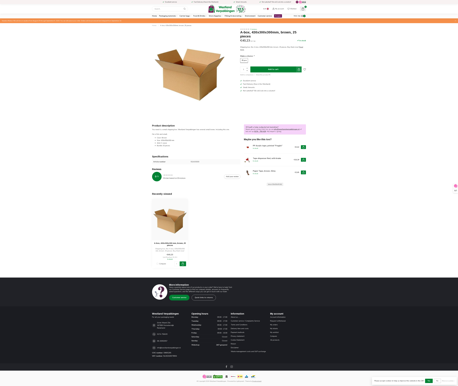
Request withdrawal (278, 321)
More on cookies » (448, 381)
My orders (274, 325)
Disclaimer (235, 348)
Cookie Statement (237, 340)
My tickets (274, 328)
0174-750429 (162, 334)
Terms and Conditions (239, 325)
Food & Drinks (199, 16)
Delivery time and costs (240, 328)
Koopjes (278, 16)
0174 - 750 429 (260, 131)
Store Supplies (215, 16)
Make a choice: (247, 56)
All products (274, 340)
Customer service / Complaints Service (245, 321)
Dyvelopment (256, 381)
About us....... (235, 317)
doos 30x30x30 (275, 184)
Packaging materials (167, 16)
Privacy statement (237, 336)
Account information (278, 317)
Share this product (262, 75)
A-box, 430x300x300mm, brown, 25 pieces (175, 25)
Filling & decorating (233, 16)
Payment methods (237, 332)
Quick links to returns (204, 297)
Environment (250, 16)
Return (233, 344)
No (437, 381)
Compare (162, 264)
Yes (429, 381)
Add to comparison (247, 75)
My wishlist (274, 332)
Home (154, 16)
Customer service (265, 16)
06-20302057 (162, 341)
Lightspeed (240, 381)
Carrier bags (185, 16)
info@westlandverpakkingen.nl (287, 129)
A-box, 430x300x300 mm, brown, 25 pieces (170, 244)
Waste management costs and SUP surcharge (248, 351)
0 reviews (253, 29)
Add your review (232, 177)
